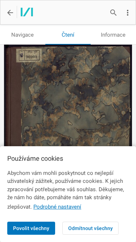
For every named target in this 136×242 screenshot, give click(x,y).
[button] (128, 12)
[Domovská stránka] (25, 12)
